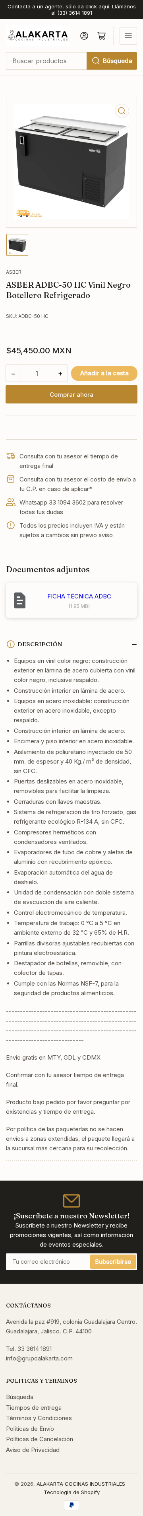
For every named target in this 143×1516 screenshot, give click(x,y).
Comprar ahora (71, 394)
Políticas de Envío (30, 1428)
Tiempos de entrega (34, 1407)
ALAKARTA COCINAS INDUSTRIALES (81, 1484)
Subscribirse (113, 1261)
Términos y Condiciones (39, 1418)
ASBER (13, 272)
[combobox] (71, 61)
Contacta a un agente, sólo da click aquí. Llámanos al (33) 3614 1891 (72, 9)
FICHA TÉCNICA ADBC (79, 596)
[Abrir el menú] (128, 36)
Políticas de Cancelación (39, 1439)
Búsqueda (117, 60)
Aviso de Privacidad (33, 1450)
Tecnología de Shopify (72, 1492)
